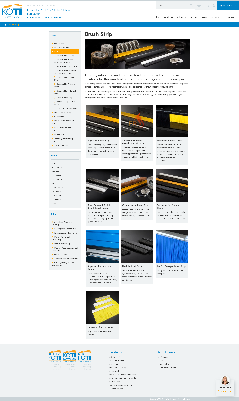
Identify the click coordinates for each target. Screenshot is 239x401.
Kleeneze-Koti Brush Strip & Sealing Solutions (48, 10)
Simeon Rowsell (184, 399)
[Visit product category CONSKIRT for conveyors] (102, 307)
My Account (163, 357)
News (205, 17)
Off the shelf (114, 357)
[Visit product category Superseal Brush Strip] (102, 121)
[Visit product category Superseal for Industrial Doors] (102, 246)
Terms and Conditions (167, 367)
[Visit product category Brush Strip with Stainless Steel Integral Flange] (102, 185)
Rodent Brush (115, 382)
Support (194, 17)
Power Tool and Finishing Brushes (123, 378)
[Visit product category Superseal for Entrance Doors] (172, 185)
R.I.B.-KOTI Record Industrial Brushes (44, 17)
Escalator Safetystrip (117, 367)
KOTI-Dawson (33, 13)
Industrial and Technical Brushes (122, 374)
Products (168, 17)
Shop (157, 17)
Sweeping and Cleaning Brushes (122, 385)
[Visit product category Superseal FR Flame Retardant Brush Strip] (137, 121)
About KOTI (217, 17)
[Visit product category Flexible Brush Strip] (137, 246)
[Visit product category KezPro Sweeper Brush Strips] (172, 246)
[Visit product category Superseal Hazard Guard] (172, 121)
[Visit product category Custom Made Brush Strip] (137, 185)
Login (209, 5)
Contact (231, 17)
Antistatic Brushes (116, 360)
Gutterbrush (114, 371)
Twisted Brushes (116, 389)
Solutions (181, 17)
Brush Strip (113, 364)
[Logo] (12, 10)
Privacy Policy (163, 364)
